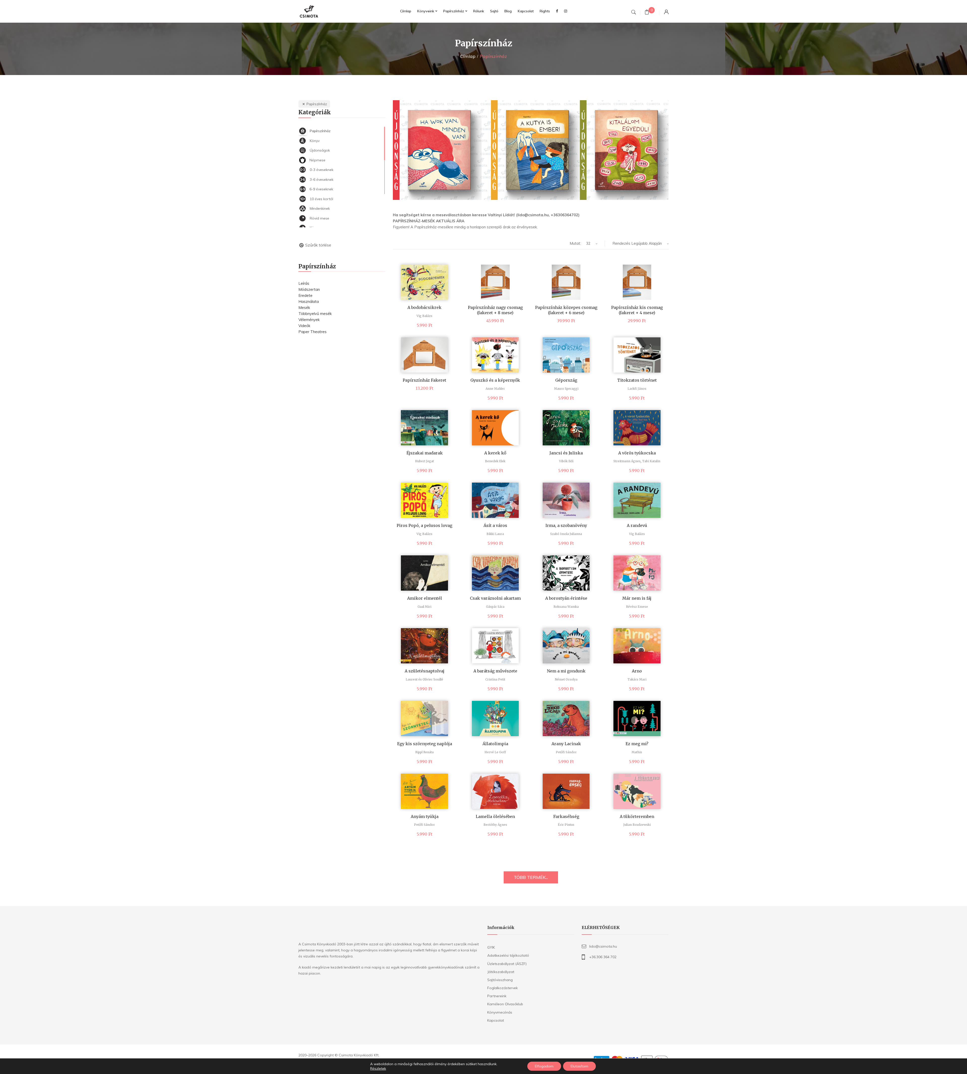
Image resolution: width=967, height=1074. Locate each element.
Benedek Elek (495, 461)
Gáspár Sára (495, 606)
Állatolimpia (495, 743)
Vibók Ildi (566, 461)
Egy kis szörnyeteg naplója (424, 743)
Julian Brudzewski (637, 825)
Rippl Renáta (424, 752)
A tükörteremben (637, 816)
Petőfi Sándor (566, 752)
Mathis (637, 752)
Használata (308, 301)
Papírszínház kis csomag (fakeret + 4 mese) (637, 310)
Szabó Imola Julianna (566, 534)
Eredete (305, 295)
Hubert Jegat (424, 461)
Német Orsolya (566, 679)
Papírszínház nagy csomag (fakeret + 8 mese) (495, 310)
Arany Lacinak (566, 743)
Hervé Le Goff (495, 752)
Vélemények (309, 319)
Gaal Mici (424, 606)
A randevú (637, 525)
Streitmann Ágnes (627, 461)
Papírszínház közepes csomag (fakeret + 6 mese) (566, 310)
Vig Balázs (424, 316)
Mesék (304, 307)
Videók (304, 325)
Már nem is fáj (636, 598)
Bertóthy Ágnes (495, 825)
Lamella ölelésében (495, 816)
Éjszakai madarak (424, 452)
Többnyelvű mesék (315, 313)
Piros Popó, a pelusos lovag (424, 525)
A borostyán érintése (566, 598)
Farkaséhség (566, 816)
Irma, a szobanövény (566, 525)
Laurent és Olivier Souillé (424, 679)
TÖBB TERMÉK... (531, 877)
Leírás (303, 283)
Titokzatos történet (637, 380)
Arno (637, 670)
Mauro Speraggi (566, 388)
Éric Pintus (566, 825)
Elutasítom (579, 1066)
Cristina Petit (495, 679)
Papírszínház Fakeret (424, 380)
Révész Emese (637, 606)
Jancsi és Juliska (566, 452)
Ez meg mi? (637, 743)
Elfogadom (544, 1066)
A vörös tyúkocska (637, 452)
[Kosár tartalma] (646, 12)
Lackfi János (637, 388)
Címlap (467, 56)
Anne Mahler (495, 388)
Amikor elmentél (424, 598)
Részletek (378, 1068)
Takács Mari (637, 679)
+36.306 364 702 (602, 957)
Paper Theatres (312, 331)
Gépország (566, 380)
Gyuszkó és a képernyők (495, 380)
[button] (531, 150)
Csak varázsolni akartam (495, 598)
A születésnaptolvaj (424, 670)
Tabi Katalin (651, 461)
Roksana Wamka (566, 606)
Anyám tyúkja (424, 816)
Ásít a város (495, 525)
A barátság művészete (495, 670)
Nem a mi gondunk (566, 670)
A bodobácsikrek (424, 307)
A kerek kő (495, 452)
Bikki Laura (495, 534)
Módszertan (309, 289)
